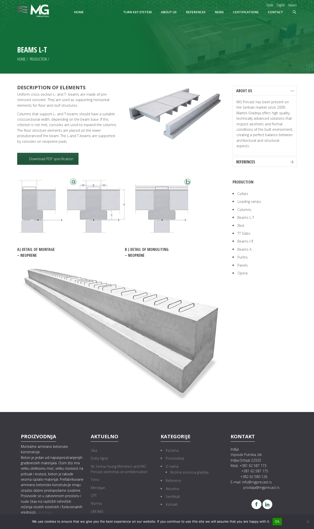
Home (21, 59)
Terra (95, 479)
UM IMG (97, 511)
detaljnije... (45, 512)
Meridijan (98, 487)
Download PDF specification (51, 158)
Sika (94, 450)
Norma (96, 503)
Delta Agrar (99, 458)
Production (38, 59)
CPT (94, 495)
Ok (277, 521)
